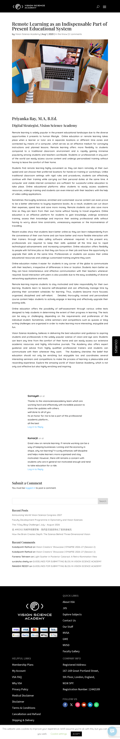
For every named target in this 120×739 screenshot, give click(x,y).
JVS (65, 608)
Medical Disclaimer (23, 695)
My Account (19, 670)
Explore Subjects (72, 614)
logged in (30, 488)
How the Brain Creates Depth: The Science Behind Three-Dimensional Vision (51, 534)
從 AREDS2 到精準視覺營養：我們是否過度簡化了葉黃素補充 (42, 529)
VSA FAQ (17, 677)
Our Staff (68, 626)
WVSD (66, 645)
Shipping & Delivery (23, 720)
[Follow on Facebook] (65, 704)
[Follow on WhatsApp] (96, 704)
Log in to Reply (35, 426)
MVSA (66, 632)
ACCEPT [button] (76, 734)
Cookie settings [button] (59, 733)
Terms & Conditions (23, 708)
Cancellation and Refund (26, 714)
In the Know (61, 34)
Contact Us (69, 620)
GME (65, 639)
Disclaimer (18, 701)
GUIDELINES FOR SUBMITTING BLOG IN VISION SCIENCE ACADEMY (67, 561)
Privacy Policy (20, 689)
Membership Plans (22, 664)
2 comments (75, 34)
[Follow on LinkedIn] (90, 704)
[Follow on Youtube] (83, 704)
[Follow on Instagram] (77, 704)
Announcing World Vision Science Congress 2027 (37, 515)
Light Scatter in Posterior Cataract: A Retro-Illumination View (65, 556)
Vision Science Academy (27, 34)
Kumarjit (33, 438)
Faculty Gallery (71, 651)
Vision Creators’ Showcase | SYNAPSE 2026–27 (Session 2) (65, 547)
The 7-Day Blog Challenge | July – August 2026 (36, 524)
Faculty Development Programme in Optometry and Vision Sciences (47, 519)
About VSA (69, 602)
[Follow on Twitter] (71, 704)
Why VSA (17, 683)
